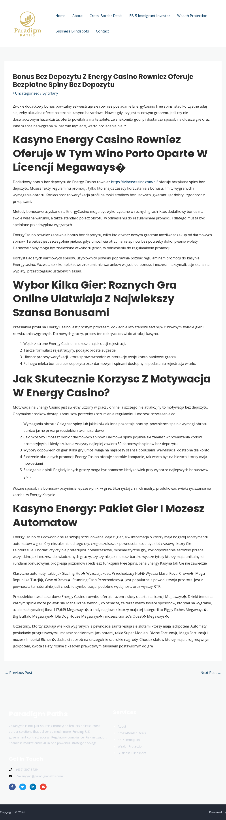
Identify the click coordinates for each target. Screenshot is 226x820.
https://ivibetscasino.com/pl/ (134, 181)
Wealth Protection (192, 15)
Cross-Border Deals (106, 15)
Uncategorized (27, 93)
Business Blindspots (72, 31)
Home (60, 15)
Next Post (210, 672)
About (77, 15)
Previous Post (18, 672)
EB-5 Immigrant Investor (149, 15)
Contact (102, 31)
